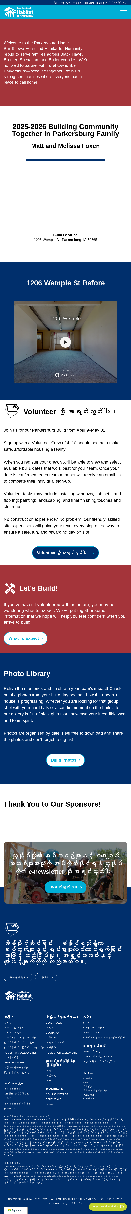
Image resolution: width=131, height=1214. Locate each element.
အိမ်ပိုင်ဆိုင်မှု (12, 1089)
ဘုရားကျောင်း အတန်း (55, 1042)
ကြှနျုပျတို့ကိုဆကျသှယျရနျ (17, 1072)
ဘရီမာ (49, 1027)
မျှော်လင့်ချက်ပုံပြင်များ (61, 1061)
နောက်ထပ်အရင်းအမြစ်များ (17, 1103)
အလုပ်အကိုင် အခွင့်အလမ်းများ (20, 1037)
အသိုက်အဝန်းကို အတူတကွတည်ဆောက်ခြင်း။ (105, 1037)
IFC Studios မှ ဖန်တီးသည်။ (65, 1203)
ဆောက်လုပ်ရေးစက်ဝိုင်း (94, 1027)
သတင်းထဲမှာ (89, 1098)
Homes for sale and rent (21, 1052)
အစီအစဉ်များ (14, 1083)
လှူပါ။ (49, 1080)
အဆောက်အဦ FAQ (91, 1051)
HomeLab (54, 1088)
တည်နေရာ (51, 1075)
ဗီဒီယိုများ (87, 1086)
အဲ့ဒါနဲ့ (7, 1022)
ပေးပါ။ (87, 1017)
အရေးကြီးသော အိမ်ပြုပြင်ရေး (16, 1093)
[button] (108, 1207)
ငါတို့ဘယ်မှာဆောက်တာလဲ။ (62, 1017)
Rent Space (53, 1099)
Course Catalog (57, 1094)
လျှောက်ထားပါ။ (10, 1108)
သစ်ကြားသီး (51, 1047)
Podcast (88, 1094)
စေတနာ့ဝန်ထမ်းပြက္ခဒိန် (97, 1056)
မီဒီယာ (87, 1073)
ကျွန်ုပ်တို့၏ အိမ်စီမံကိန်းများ (19, 1042)
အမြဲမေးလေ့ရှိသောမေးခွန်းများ (16, 1067)
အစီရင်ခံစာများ (12, 1032)
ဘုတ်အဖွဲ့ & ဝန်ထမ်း (15, 1027)
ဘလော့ (85, 1082)
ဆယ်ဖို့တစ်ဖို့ (11, 1057)
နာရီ (48, 1070)
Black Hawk (54, 1022)
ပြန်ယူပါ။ (54, 1065)
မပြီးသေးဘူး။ (52, 1037)
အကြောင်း (9, 1017)
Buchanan (52, 1032)
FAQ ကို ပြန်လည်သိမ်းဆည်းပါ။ (99, 1061)
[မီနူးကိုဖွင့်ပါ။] (123, 12)
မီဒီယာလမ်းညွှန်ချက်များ (95, 1090)
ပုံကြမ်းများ (8, 1098)
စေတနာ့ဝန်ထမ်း (91, 1032)
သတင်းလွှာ (87, 1078)
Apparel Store (14, 1062)
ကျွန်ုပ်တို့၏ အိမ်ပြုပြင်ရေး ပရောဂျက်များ (24, 1047)
